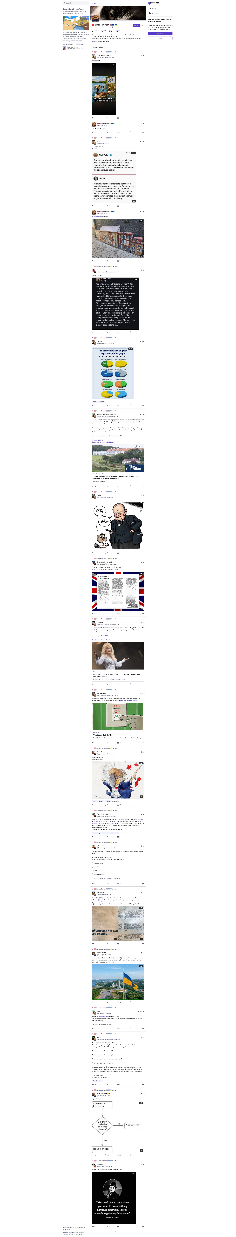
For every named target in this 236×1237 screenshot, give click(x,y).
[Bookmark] (130, 118)
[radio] (92, 863)
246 (102, 32)
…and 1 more (115, 801)
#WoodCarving (102, 1016)
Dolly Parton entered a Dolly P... (101, 640)
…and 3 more (122, 833)
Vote (94, 878)
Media (100, 41)
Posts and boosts (97, 47)
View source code (73, 1234)
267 (93, 32)
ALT (134, 201)
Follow (136, 25)
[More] (143, 118)
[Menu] (142, 25)
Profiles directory (81, 1227)
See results (102, 878)
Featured (106, 41)
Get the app (75, 1232)
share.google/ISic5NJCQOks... (101, 636)
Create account (160, 34)
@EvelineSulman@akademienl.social (101, 27)
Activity (94, 41)
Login (160, 38)
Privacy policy (66, 1229)
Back (96, 3)
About (74, 1227)
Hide (113, 65)
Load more (118, 1232)
